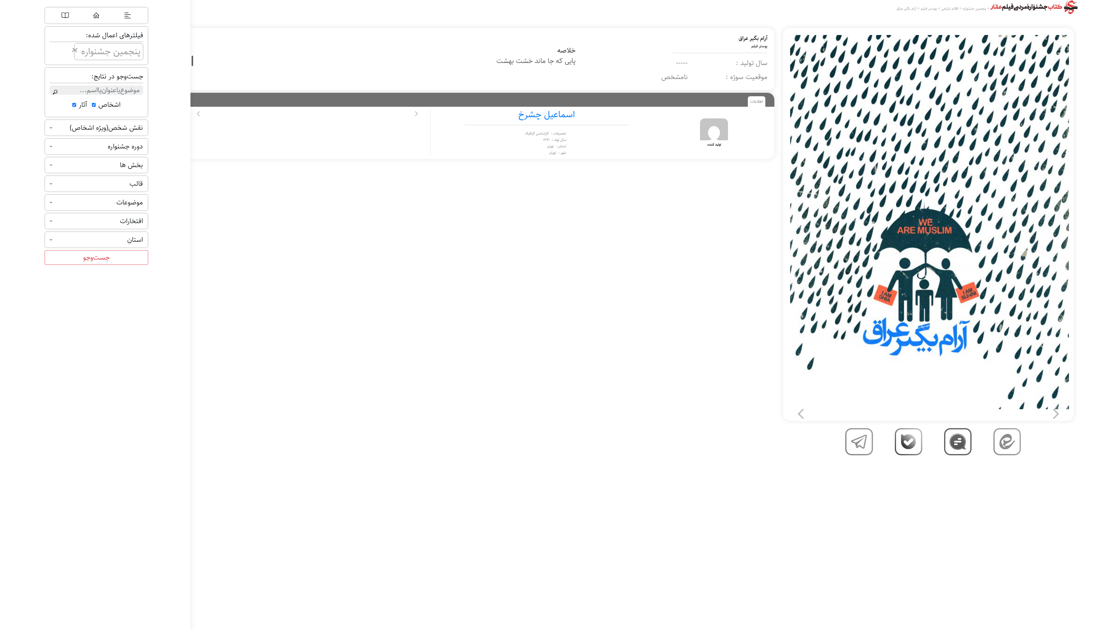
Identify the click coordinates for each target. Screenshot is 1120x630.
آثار (83, 104)
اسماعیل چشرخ (546, 114)
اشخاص (109, 104)
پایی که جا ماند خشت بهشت (535, 61)
